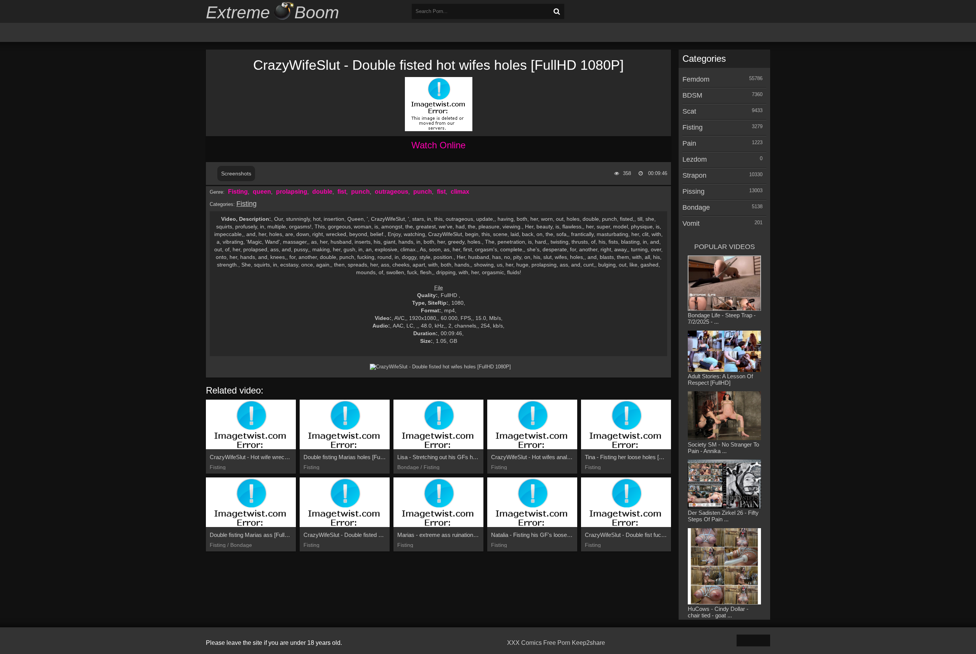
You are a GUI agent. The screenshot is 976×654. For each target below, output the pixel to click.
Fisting (238, 191)
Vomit (691, 223)
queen (262, 191)
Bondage (696, 207)
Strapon (694, 175)
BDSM (692, 95)
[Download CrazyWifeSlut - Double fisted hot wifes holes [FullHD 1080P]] (440, 367)
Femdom (696, 79)
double (322, 191)
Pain (689, 143)
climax (460, 191)
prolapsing (291, 191)
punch (360, 191)
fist (341, 191)
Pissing (693, 191)
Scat (689, 111)
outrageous (391, 191)
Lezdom (694, 159)
